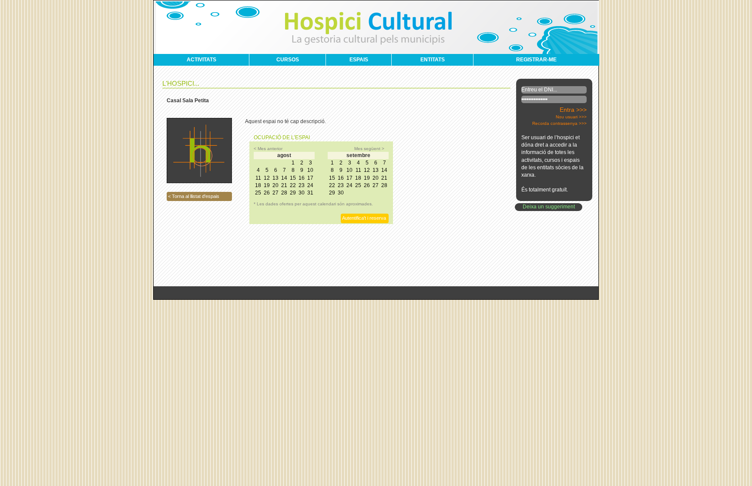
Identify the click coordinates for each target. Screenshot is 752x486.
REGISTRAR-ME (536, 60)
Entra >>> (573, 109)
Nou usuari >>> (571, 116)
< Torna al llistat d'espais (193, 196)
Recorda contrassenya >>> (559, 123)
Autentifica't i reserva (364, 218)
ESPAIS (358, 60)
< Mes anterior (268, 148)
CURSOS (287, 60)
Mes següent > (369, 148)
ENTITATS (432, 60)
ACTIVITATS (201, 60)
